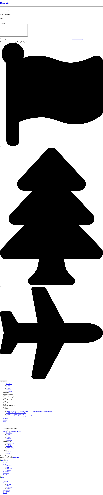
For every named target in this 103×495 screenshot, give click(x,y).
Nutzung (8, 389)
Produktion (9, 387)
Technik (8, 388)
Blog (7, 467)
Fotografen (9, 391)
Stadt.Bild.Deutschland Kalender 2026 (16, 413)
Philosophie (9, 385)
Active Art (9, 446)
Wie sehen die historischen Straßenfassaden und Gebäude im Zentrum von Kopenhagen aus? (30, 410)
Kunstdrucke (6, 471)
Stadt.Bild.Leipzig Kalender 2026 (15, 414)
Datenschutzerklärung (77, 39)
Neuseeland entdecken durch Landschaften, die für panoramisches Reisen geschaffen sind (29, 411)
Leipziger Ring (10, 443)
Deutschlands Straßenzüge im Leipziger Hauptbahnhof (20, 415)
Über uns (8, 465)
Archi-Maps (9, 447)
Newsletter (9, 384)
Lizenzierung (6, 473)
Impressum (6, 431)
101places (9, 444)
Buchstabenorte (10, 449)
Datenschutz (13, 431)
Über (4, 464)
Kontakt (4, 3)
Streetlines (5, 463)
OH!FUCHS (16, 457)
